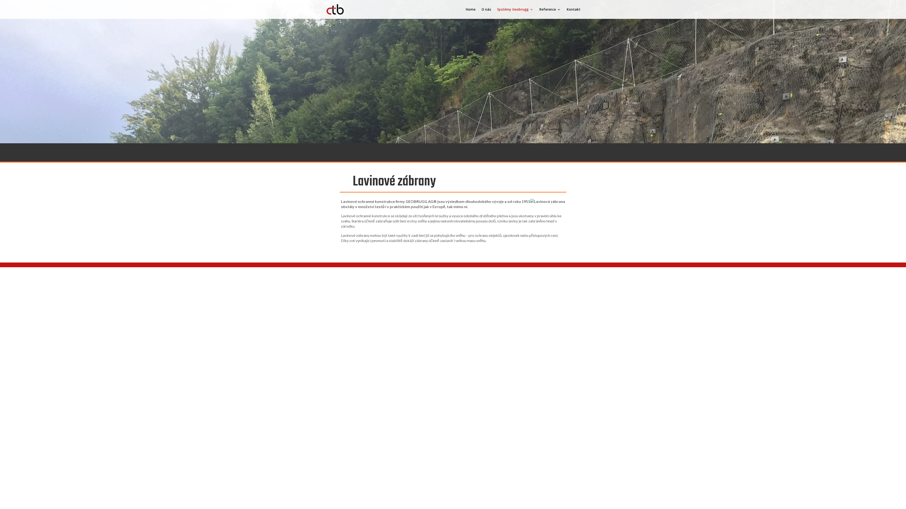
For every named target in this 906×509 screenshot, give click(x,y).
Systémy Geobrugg (512, 10)
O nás (486, 10)
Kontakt (573, 10)
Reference (547, 10)
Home (470, 10)
